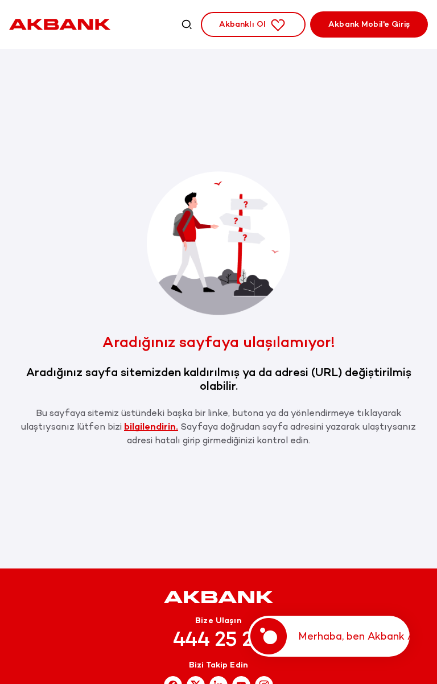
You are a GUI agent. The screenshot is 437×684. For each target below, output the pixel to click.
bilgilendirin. (151, 426)
